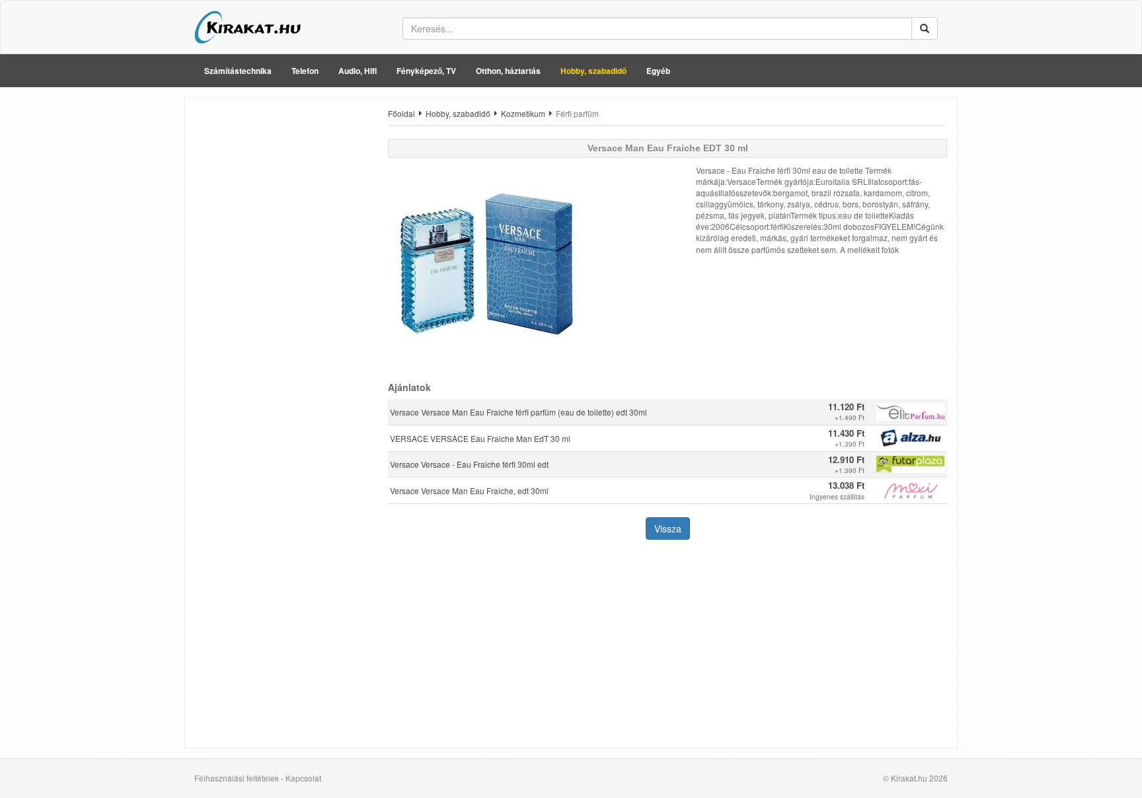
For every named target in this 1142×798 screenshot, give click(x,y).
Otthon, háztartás (508, 71)
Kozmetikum (523, 113)
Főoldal (401, 113)
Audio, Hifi (357, 71)
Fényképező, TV (426, 71)
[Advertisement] (281, 306)
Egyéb (658, 71)
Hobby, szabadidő (593, 71)
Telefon (305, 71)
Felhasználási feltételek (236, 777)
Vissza (667, 528)
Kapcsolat (303, 777)
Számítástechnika (238, 71)
